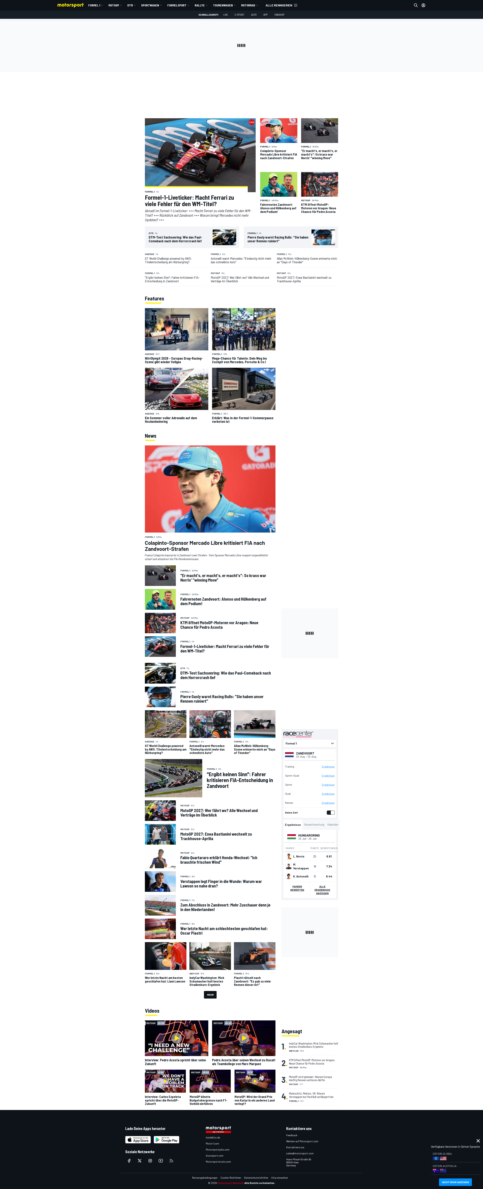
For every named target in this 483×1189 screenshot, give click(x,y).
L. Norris (298, 856)
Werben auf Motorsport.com (302, 1141)
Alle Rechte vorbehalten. (259, 1182)
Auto (254, 14)
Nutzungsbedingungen (205, 1177)
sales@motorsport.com (300, 1153)
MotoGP (113, 5)
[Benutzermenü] (423, 5)
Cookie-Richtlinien (231, 1177)
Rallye (200, 5)
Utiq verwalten (279, 1177)
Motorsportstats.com (218, 1161)
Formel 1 (94, 5)
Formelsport (176, 5)
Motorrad (248, 5)
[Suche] (416, 5)
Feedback (291, 1135)
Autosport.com (214, 1155)
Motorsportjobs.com (217, 1149)
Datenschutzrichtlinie (256, 1177)
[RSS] (171, 1160)
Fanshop (280, 14)
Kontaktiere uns (295, 1147)
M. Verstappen (301, 866)
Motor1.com (212, 1143)
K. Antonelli (300, 876)
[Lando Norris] (289, 856)
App (265, 14)
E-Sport (239, 14)
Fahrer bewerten (297, 888)
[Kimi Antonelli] (289, 876)
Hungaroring (309, 835)
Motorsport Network (231, 1182)
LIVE (225, 14)
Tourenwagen (223, 5)
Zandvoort (305, 753)
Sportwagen (150, 5)
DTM (130, 5)
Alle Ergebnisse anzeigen (322, 890)
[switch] (330, 812)
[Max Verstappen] (289, 866)
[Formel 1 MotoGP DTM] (309, 743)
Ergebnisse (328, 766)
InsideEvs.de (213, 1137)
